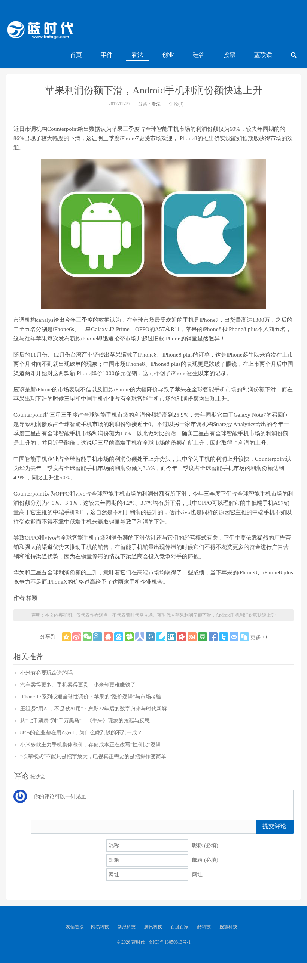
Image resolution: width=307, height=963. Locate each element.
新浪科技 (127, 926)
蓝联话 (263, 55)
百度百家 (180, 926)
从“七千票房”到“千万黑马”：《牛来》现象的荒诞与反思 (85, 720)
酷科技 (204, 926)
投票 (229, 55)
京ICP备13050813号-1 (169, 942)
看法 (137, 55)
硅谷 (199, 55)
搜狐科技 (228, 926)
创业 (168, 55)
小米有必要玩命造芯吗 (46, 673)
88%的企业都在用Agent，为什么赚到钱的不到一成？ (81, 732)
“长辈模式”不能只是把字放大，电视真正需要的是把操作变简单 (93, 756)
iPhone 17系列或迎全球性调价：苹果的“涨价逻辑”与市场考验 (90, 697)
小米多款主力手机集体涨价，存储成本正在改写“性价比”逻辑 (90, 744)
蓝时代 (40, 32)
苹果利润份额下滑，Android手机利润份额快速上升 (153, 90)
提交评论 (274, 826)
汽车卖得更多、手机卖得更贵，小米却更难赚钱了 (78, 685)
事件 (107, 55)
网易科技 (100, 926)
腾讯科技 (153, 926)
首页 (76, 55)
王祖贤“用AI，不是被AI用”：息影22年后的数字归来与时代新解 (93, 709)
